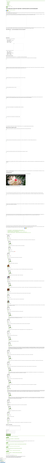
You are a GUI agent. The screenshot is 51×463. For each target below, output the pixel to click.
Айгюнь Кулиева (9, 388)
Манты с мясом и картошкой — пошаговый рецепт (12, 438)
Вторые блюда (8, 2)
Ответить (8, 240)
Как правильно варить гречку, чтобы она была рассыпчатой (14, 448)
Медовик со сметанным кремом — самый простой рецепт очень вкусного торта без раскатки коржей (19, 232)
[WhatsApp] (26, 228)
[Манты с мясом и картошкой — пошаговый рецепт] (12, 436)
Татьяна (9, 249)
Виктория (8, 420)
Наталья (8, 414)
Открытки (8, 4)
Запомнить (2, 459)
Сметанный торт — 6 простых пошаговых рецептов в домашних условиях (16, 230)
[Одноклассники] (7, 10)
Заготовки (8, 3)
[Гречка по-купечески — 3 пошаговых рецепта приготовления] (13, 450)
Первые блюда (8, 1)
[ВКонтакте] (6, 10)
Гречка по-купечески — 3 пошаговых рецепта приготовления (14, 452)
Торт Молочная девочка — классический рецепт (13, 231)
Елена (7, 255)
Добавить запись (9, 5)
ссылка (8, 238)
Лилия (7, 237)
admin (9, 243)
